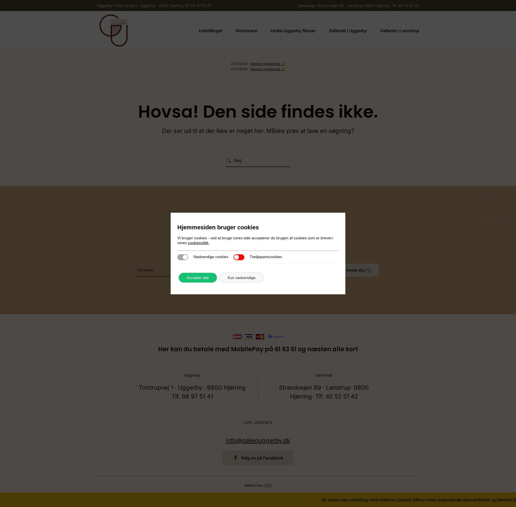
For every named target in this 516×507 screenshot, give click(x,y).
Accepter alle (198, 278)
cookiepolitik (198, 243)
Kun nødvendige (242, 278)
